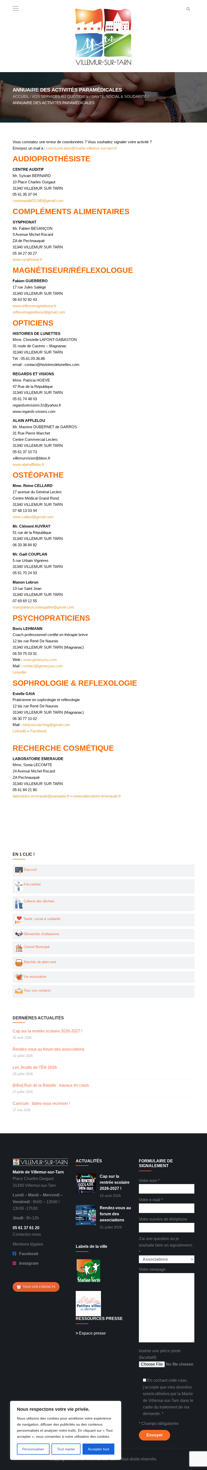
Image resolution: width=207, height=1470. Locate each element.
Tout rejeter (66, 1449)
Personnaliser (33, 1449)
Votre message (152, 1269)
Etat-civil (30, 870)
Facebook (38, 731)
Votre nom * (149, 1180)
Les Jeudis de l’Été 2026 (35, 1067)
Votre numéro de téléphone (163, 1219)
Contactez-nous (27, 1234)
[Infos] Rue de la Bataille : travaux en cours (51, 1085)
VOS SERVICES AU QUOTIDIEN (60, 96)
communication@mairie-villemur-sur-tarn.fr (81, 148)
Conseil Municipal (36, 947)
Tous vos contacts (37, 990)
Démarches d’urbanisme (41, 934)
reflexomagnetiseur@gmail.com (39, 312)
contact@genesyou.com (42, 666)
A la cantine (32, 884)
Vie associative (34, 976)
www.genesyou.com (40, 659)
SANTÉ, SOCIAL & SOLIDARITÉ (119, 96)
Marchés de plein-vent (39, 962)
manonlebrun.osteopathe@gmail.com (43, 607)
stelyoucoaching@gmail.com (46, 725)
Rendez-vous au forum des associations (48, 1049)
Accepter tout (98, 1449)
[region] (65, 1430)
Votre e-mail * (151, 1200)
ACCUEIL (21, 96)
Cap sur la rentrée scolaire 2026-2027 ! (47, 1031)
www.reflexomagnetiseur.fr (34, 306)
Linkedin (20, 672)
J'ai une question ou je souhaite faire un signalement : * (166, 1245)
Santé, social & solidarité (41, 919)
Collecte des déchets (39, 901)
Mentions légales (28, 1244)
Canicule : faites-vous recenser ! (41, 1103)
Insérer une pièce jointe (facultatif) (160, 1354)
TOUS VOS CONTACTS (39, 1287)
